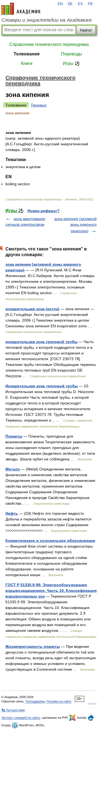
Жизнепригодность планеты (32, 646)
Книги (26, 63)
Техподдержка (35, 701)
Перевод (38, 105)
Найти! (86, 30)
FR (90, 4)
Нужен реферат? (43, 211)
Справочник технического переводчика (49, 44)
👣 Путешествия (13, 710)
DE (70, 4)
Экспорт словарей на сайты (20, 717)
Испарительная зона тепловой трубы (41, 386)
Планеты (13, 436)
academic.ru (21, 9)
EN (60, 4)
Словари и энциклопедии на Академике (46, 20)
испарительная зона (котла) (32, 309)
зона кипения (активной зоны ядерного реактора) (75, 224)
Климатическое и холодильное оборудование (50, 540)
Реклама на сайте (59, 701)
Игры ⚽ (71, 63)
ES (80, 4)
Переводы (71, 54)
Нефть (11, 513)
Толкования (26, 54)
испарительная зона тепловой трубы (41, 342)
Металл (12, 469)
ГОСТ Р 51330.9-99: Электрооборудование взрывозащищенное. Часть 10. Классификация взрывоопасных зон (51, 590)
